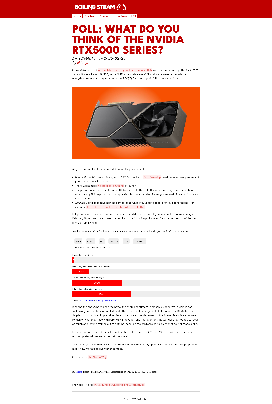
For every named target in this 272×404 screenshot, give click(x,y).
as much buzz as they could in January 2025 (125, 70)
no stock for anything (111, 185)
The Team (90, 16)
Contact (105, 16)
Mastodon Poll (86, 300)
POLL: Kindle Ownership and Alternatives (119, 384)
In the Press (120, 16)
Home (77, 16)
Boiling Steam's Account (107, 300)
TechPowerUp (152, 177)
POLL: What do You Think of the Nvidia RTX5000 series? (128, 40)
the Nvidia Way (97, 357)
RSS (133, 16)
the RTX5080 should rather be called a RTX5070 (115, 207)
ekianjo (82, 63)
